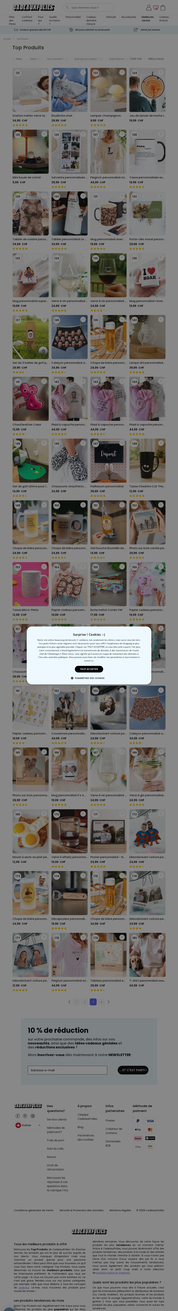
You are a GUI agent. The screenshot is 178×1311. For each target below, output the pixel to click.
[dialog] (89, 655)
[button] (88, 678)
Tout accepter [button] (89, 669)
